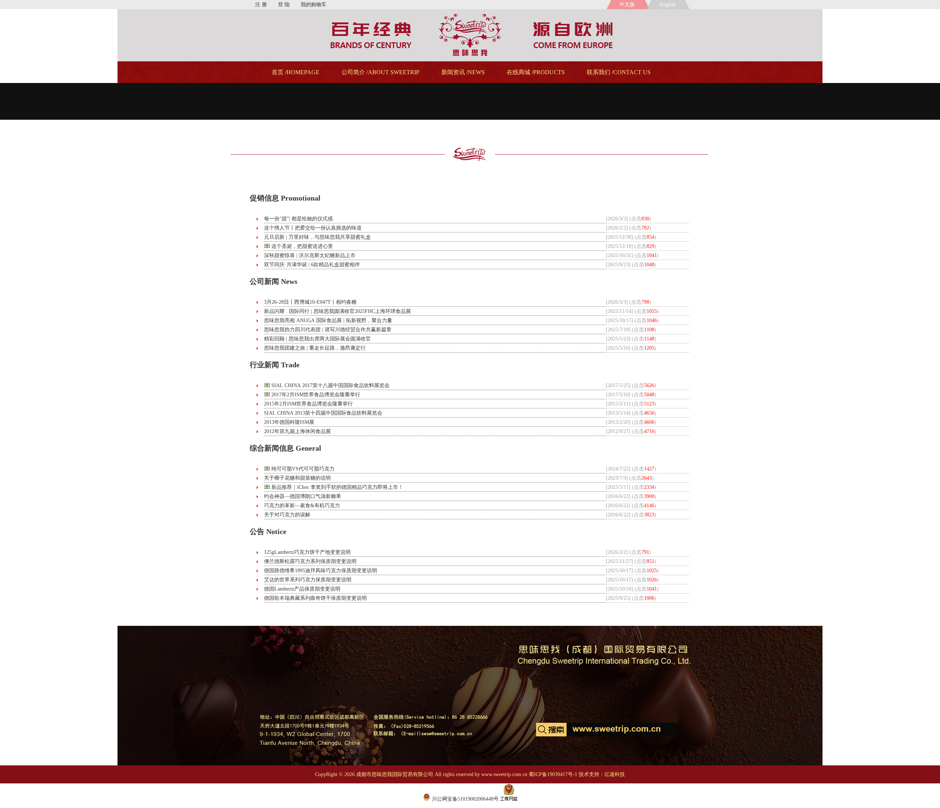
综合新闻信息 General (285, 448)
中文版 (627, 4)
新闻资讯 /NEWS (463, 72)
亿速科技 (614, 774)
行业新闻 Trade (275, 365)
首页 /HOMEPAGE (295, 72)
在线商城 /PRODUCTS (536, 72)
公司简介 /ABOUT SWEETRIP (380, 72)
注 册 (261, 4)
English (669, 4)
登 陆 (284, 4)
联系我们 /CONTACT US (619, 72)
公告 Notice (268, 531)
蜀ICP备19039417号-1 (553, 774)
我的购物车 (313, 4)
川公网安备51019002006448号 (464, 799)
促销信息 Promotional (285, 198)
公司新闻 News (273, 281)
